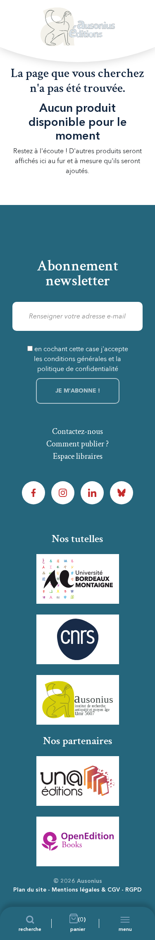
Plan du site (29, 890)
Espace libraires (78, 456)
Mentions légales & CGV (86, 890)
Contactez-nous (77, 431)
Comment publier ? (77, 444)
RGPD (133, 890)
